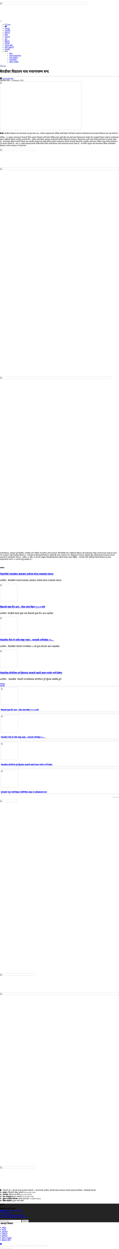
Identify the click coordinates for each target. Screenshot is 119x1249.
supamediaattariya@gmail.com (14, 1217)
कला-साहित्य (13, 58)
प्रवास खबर (9, 45)
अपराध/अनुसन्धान (15, 56)
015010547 (6, 1213)
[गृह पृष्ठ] (7, 24)
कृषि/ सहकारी (9, 47)
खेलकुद (7, 41)
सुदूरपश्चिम (13, 60)
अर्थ (6, 39)
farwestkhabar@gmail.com (13, 1215)
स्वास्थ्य (7, 37)
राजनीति (7, 31)
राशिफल (4, 1234)
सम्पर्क (3, 1230)
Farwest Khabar (8, 78)
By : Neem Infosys (6, 1248)
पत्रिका (7, 43)
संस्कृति (7, 49)
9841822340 (17, 1211)
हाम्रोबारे (4, 1232)
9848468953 (6, 1211)
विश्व (10, 54)
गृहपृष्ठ (3, 1228)
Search (25, 1221)
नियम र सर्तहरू (6, 1238)
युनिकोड (4, 1236)
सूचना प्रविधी (13, 62)
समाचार (7, 29)
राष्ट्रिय (7, 33)
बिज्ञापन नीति (5, 1240)
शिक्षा (6, 35)
